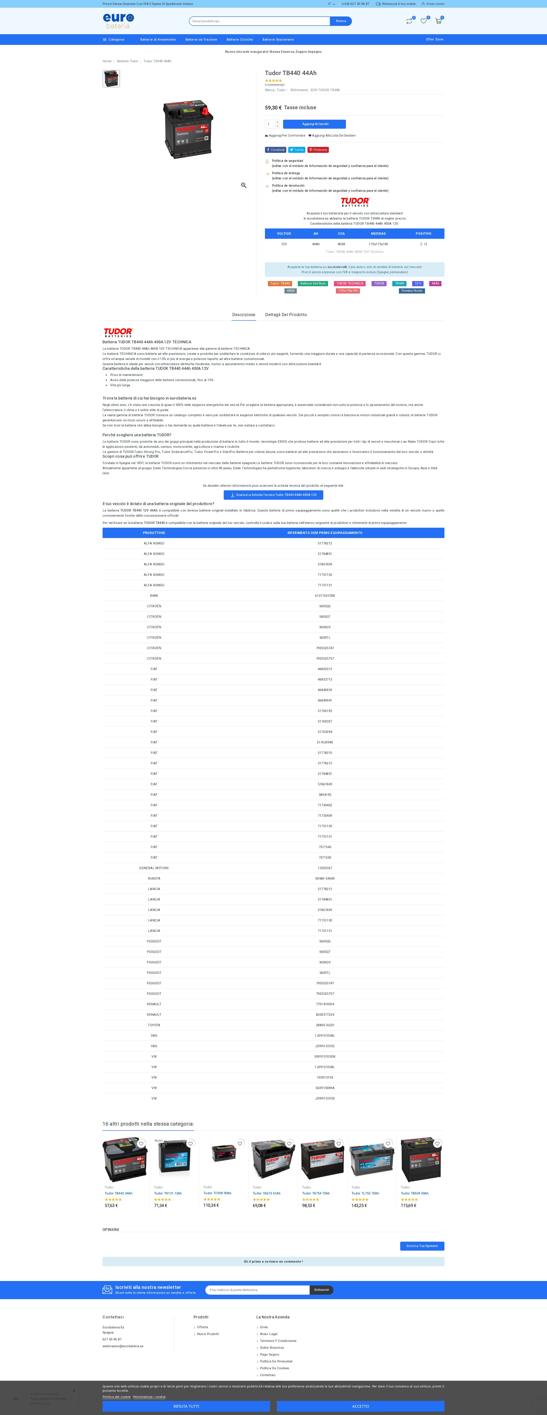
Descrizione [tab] (243, 315)
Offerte (202, 1327)
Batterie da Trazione (201, 39)
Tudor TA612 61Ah (267, 1193)
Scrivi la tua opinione (422, 1246)
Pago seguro (269, 1354)
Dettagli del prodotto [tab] (286, 315)
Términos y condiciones (278, 1340)
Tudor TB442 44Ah (119, 1193)
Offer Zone (435, 39)
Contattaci (113, 1317)
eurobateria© (337, 267)
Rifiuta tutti (186, 1406)
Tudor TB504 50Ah (415, 1193)
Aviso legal (268, 1334)
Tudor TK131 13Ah (168, 1193)
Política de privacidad (276, 1361)
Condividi (278, 149)
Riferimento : (300, 90)
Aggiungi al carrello (315, 124)
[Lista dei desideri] (423, 21)
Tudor (281, 90)
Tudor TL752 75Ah (365, 1193)
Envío (263, 1327)
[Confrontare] (409, 21)
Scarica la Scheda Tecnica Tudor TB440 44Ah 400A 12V (273, 495)
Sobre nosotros (271, 1347)
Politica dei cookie (117, 1396)
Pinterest (320, 149)
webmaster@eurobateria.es (123, 1346)
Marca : (270, 90)
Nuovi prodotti (207, 1334)
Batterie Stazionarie (278, 39)
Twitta (299, 149)
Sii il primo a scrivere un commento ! (273, 1261)
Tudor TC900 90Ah (217, 1193)
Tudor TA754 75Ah (316, 1193)
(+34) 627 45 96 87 (355, 3)
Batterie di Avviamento (158, 39)
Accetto (360, 1406)
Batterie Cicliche (240, 39)
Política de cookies (274, 1368)
